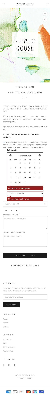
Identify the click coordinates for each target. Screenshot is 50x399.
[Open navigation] (3, 4)
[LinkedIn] (14, 365)
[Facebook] (3, 365)
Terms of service (9, 347)
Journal (5, 323)
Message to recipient (10, 214)
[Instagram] (9, 365)
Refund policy (8, 351)
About (5, 319)
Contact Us (7, 339)
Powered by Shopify (25, 378)
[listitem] (20, 163)
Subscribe (11, 304)
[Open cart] (47, 4)
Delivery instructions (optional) (14, 232)
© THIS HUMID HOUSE (25, 375)
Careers (5, 327)
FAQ (4, 343)
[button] (10, 155)
